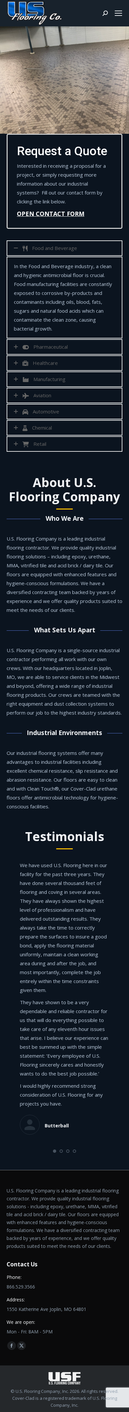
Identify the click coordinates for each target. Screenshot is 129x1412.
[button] (54, 1151)
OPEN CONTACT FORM (50, 214)
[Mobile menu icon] (118, 13)
